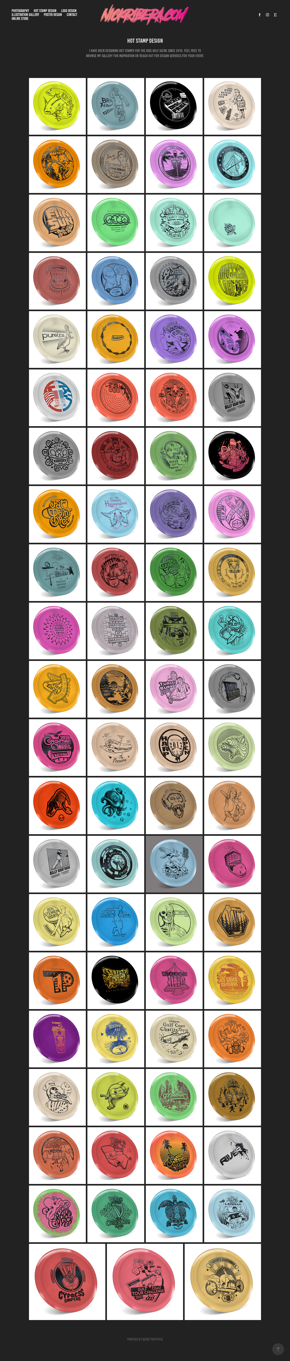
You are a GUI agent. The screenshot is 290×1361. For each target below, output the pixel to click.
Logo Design (69, 11)
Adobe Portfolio (152, 1339)
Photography (20, 11)
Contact (72, 15)
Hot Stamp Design (45, 11)
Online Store (20, 19)
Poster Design (53, 15)
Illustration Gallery (25, 15)
